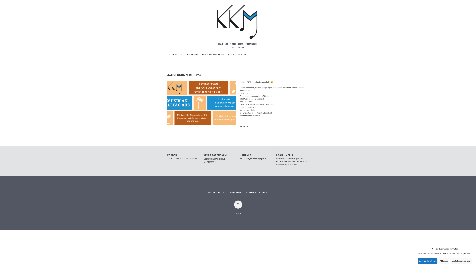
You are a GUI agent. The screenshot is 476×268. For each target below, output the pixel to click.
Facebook (282, 161)
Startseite (175, 54)
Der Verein (192, 54)
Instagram (298, 161)
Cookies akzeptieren (427, 261)
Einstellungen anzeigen (461, 261)
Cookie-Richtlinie (257, 192)
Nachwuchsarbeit (213, 54)
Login (238, 214)
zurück (244, 127)
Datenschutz (216, 192)
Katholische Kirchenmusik (238, 44)
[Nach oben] (238, 204)
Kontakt (243, 54)
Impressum (235, 192)
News (231, 54)
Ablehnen (444, 261)
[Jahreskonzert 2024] (201, 104)
